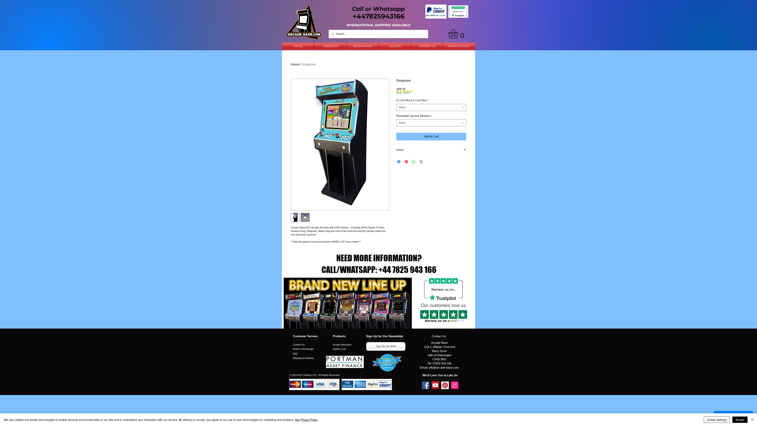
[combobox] (431, 107)
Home (295, 64)
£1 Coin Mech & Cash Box (412, 100)
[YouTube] (435, 385)
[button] (458, 33)
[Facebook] (426, 385)
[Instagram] (455, 385)
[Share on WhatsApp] (413, 161)
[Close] (752, 420)
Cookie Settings (717, 420)
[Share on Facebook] (398, 161)
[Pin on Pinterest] (406, 161)
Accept (740, 420)
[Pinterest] (445, 385)
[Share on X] (421, 161)
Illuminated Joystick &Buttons (414, 115)
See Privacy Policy (306, 420)
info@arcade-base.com (444, 367)
